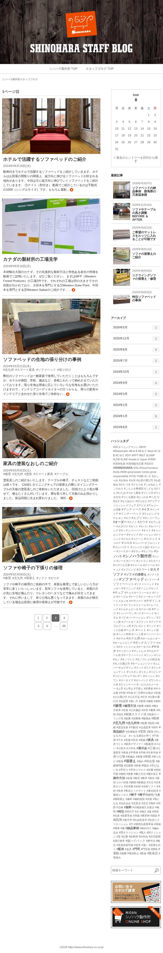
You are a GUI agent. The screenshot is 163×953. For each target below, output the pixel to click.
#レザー (137, 676)
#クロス (126, 538)
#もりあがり (128, 501)
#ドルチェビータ (128, 609)
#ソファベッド (131, 579)
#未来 (120, 790)
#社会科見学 (140, 819)
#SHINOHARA (123, 467)
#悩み (145, 765)
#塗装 (142, 731)
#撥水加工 (152, 773)
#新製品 (141, 782)
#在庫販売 (132, 731)
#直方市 (127, 819)
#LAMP (150, 455)
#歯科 (129, 799)
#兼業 (152, 710)
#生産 (116, 815)
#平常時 (133, 752)
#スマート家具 (146, 569)
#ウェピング (149, 513)
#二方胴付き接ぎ (143, 692)
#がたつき (125, 484)
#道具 (137, 845)
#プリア (153, 621)
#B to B (133, 451)
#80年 (142, 447)
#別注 (120, 714)
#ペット (141, 630)
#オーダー (120, 522)
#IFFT (135, 455)
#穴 (131, 824)
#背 (119, 836)
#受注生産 (122, 727)
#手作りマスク (137, 769)
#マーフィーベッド (132, 655)
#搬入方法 (140, 773)
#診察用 (133, 836)
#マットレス (139, 651)
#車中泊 (150, 840)
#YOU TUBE (136, 476)
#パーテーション (136, 617)
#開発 (154, 849)
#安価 (127, 740)
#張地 (120, 761)
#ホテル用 (133, 638)
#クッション (146, 534)
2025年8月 (135, 351)
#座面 (147, 756)
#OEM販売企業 (135, 463)
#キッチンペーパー (130, 530)
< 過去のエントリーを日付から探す (136, 159)
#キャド (146, 530)
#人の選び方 (120, 696)
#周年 (155, 727)
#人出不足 (134, 696)
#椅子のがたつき (149, 794)
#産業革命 (126, 815)
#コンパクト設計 (140, 547)
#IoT (142, 455)
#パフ (122, 617)
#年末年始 (152, 752)
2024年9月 (135, 384)
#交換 (157, 692)
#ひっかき (142, 497)
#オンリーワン (151, 518)
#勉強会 (146, 718)
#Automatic (120, 451)
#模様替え (119, 799)
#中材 (122, 692)
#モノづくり (128, 659)
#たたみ (121, 492)
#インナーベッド (130, 513)
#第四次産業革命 (143, 824)
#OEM (151, 459)
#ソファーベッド (144, 584)
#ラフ (147, 667)
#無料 (128, 807)
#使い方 (133, 701)
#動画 (155, 718)
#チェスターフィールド (138, 592)
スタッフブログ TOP (100, 68)
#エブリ (137, 518)
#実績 (142, 740)
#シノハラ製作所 (137, 556)
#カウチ (143, 522)
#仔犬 (144, 696)
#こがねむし (151, 484)
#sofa (116, 472)
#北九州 (119, 723)
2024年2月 (135, 406)
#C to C (120, 455)
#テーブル (122, 596)
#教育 (136, 778)
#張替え (130, 761)
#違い (145, 845)
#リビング (155, 672)
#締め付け (146, 828)
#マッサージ (124, 651)
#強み (140, 761)
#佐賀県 (123, 701)
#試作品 (143, 836)
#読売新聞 (154, 836)
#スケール (136, 565)
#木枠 (137, 786)
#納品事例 (132, 828)
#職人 (142, 832)
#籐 (123, 828)
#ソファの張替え (135, 574)
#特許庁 (129, 811)
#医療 (144, 723)
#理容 (155, 811)
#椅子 (133, 794)
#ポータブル (144, 646)
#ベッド (151, 625)
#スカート (155, 560)
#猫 (149, 811)
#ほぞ (116, 501)
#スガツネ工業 (121, 565)
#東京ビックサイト (135, 790)
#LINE (124, 459)
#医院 (151, 723)
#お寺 (132, 480)
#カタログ (122, 526)
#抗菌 (150, 769)
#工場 (152, 748)
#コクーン (137, 538)
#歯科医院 (139, 799)
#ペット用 (137, 634)
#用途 (136, 815)
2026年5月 (135, 329)
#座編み (130, 756)
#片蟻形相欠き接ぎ (143, 807)
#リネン (143, 672)
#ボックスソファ (144, 642)
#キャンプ (132, 534)
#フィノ (151, 617)
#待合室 (149, 761)
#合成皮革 (145, 727)
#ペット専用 (124, 634)
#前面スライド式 (135, 714)
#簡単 (116, 828)
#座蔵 (139, 756)
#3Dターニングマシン (125, 447)
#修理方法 (129, 705)
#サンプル (147, 551)
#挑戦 (122, 773)
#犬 (137, 811)
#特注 (120, 811)
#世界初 (148, 688)
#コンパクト (121, 547)
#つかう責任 (133, 492)
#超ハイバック (135, 840)
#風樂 (123, 853)
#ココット (151, 538)
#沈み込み (125, 803)
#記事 (124, 836)
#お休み (123, 480)
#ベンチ (129, 630)
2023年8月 (135, 429)
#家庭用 (148, 744)
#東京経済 (152, 790)
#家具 (150, 740)
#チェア (118, 592)
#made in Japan (138, 459)
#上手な (128, 688)
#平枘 (142, 752)
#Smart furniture (148, 467)
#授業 (129, 773)
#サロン (136, 551)
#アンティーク (131, 509)
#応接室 (128, 765)
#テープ (133, 596)
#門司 (136, 849)
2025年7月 (135, 362)
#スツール (149, 565)
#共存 (145, 710)
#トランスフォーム (135, 605)
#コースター (124, 551)
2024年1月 (135, 417)
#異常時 (145, 815)
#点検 (120, 807)
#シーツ (131, 560)
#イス (146, 509)
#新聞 (132, 782)
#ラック (138, 667)
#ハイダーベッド (144, 613)
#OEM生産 (119, 463)
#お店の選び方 (144, 480)
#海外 (152, 803)
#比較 (149, 799)
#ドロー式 (145, 609)
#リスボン (132, 672)
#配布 (120, 849)
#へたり (154, 497)
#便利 (157, 701)
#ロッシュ (149, 676)
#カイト (132, 522)
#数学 (144, 778)
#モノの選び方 (121, 663)
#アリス (141, 505)
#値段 (148, 705)
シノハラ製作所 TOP (63, 68)
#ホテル (121, 638)
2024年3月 (135, 395)
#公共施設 (135, 710)
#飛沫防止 (133, 853)
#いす (148, 476)
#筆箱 (157, 824)
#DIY (128, 455)
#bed (150, 451)
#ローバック (141, 680)
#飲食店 (152, 853)
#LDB (116, 459)
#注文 (145, 803)
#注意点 (136, 803)
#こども (148, 488)
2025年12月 (135, 340)
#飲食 (143, 853)
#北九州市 (133, 723)
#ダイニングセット (148, 588)
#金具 (128, 849)
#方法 (150, 782)
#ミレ (157, 655)
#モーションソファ (142, 663)
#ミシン (148, 655)
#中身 (129, 692)
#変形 (150, 731)
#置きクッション (128, 832)
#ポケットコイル (126, 646)
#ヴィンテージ (127, 684)
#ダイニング (129, 588)
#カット (133, 526)
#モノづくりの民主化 (148, 659)
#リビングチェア (122, 676)
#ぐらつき (137, 484)
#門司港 (145, 849)
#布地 (125, 752)
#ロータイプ (126, 680)
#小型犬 (121, 748)
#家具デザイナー (133, 744)
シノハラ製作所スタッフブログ (20, 79)
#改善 (129, 778)
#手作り (123, 769)
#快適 (137, 765)
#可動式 (133, 727)
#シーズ (121, 560)
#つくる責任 (129, 497)
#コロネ (127, 543)
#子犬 (120, 740)
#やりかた (141, 501)
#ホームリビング (122, 642)
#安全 (134, 740)
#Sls (136, 467)
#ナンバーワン (125, 613)
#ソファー (151, 579)
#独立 (143, 811)
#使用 (142, 701)
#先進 (125, 710)
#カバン (143, 526)
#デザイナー (136, 601)
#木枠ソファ (149, 786)
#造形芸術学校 (125, 845)
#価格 (149, 701)
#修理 (117, 705)
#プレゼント (139, 625)
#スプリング (129, 569)
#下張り (138, 688)
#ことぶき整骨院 (133, 488)
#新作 (151, 778)
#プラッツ (142, 621)
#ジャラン (142, 560)
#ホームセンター (150, 638)
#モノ (116, 659)
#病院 (153, 815)
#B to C (142, 451)
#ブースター (129, 621)
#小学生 (131, 748)
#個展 (140, 705)
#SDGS (149, 463)
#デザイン (151, 601)
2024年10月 (135, 373)
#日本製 (128, 786)
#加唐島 (136, 718)
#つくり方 (147, 492)
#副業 (127, 718)
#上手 (120, 688)
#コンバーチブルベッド (146, 543)
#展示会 (141, 748)
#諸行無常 (119, 840)
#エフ (127, 518)
